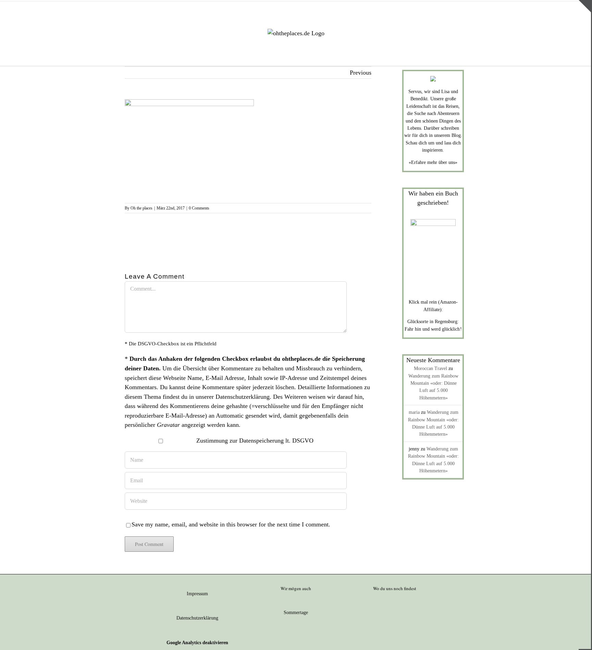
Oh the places (141, 208)
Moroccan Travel (430, 368)
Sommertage (296, 612)
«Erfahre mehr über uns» (433, 162)
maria (414, 412)
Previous (360, 72)
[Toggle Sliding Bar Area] (585, 6)
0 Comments (199, 208)
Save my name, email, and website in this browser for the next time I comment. (231, 524)
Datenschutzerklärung (242, 396)
